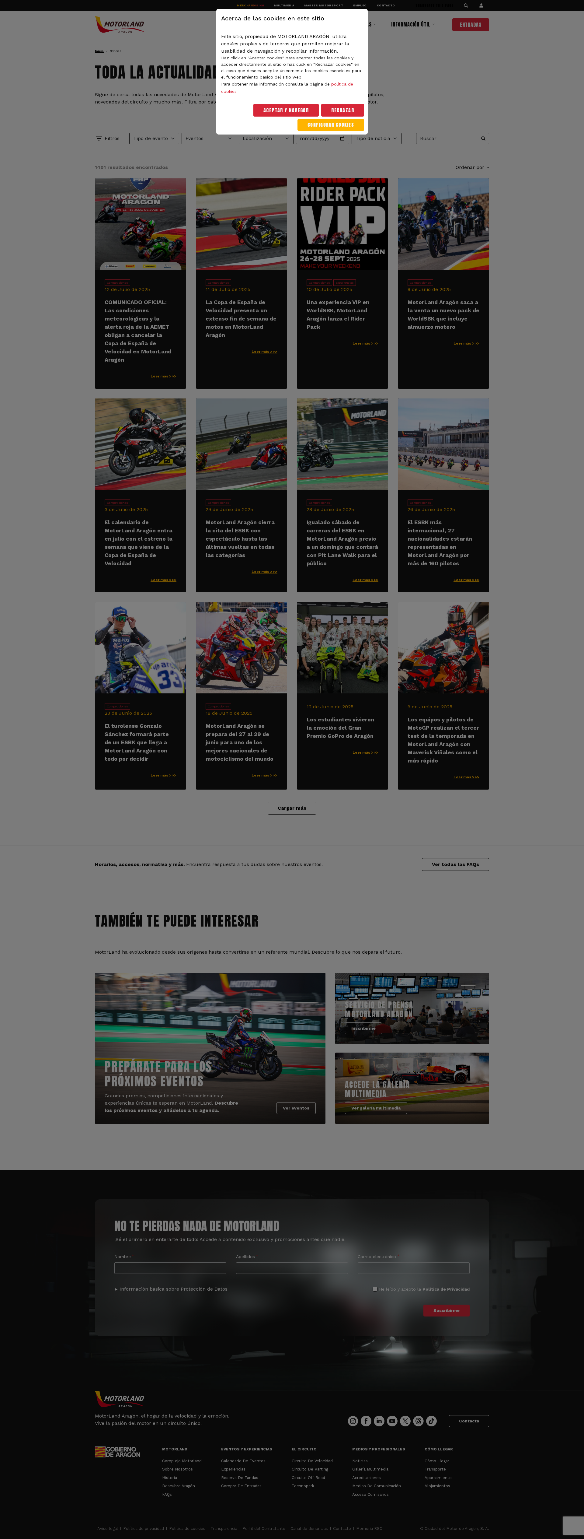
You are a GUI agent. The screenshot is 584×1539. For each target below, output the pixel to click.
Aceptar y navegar (286, 110)
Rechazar (342, 110)
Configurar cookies (331, 125)
